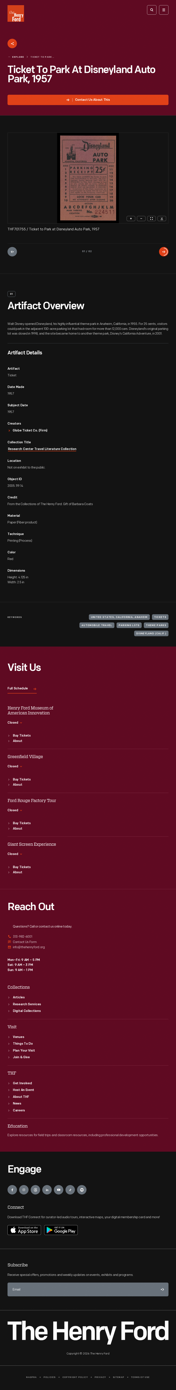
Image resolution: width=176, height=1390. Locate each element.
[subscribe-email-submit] (161, 1289)
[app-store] (24, 1230)
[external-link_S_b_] (88, 942)
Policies (50, 1377)
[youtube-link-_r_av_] (58, 1190)
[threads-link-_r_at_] (35, 1190)
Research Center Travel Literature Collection (42, 449)
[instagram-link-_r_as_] (24, 1190)
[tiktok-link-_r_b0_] (70, 1190)
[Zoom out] (141, 218)
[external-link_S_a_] (88, 936)
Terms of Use (140, 1377)
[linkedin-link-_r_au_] (47, 1190)
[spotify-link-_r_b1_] (81, 1190)
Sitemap (118, 1377)
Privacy (100, 1377)
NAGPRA (31, 1377)
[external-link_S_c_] (88, 947)
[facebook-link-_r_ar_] (12, 1190)
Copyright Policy (75, 1377)
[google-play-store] (61, 1230)
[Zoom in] (131, 218)
